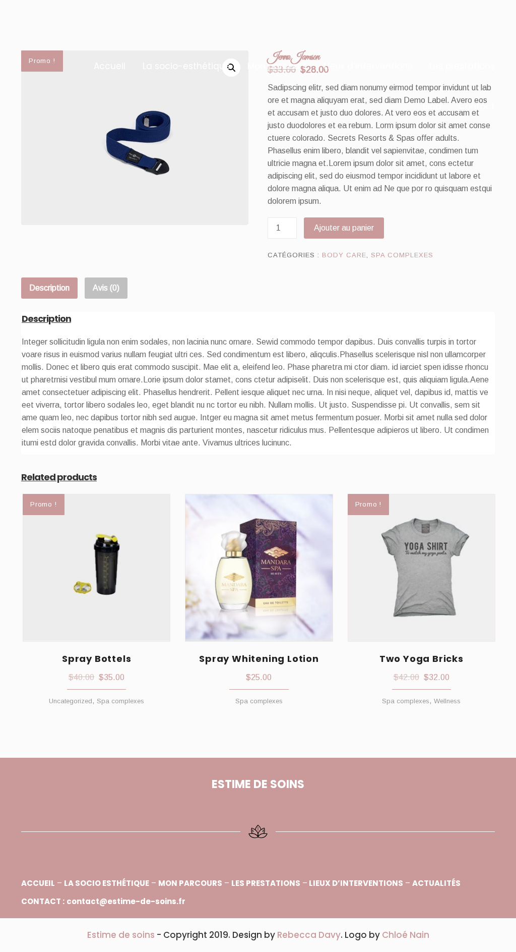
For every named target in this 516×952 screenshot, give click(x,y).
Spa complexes (402, 255)
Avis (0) (106, 288)
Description (49, 288)
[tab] (49, 288)
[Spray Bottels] (96, 568)
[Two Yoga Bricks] (421, 568)
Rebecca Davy (309, 935)
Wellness (447, 701)
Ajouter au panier (344, 227)
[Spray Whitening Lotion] (259, 568)
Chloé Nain (405, 935)
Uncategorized (70, 701)
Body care (344, 255)
